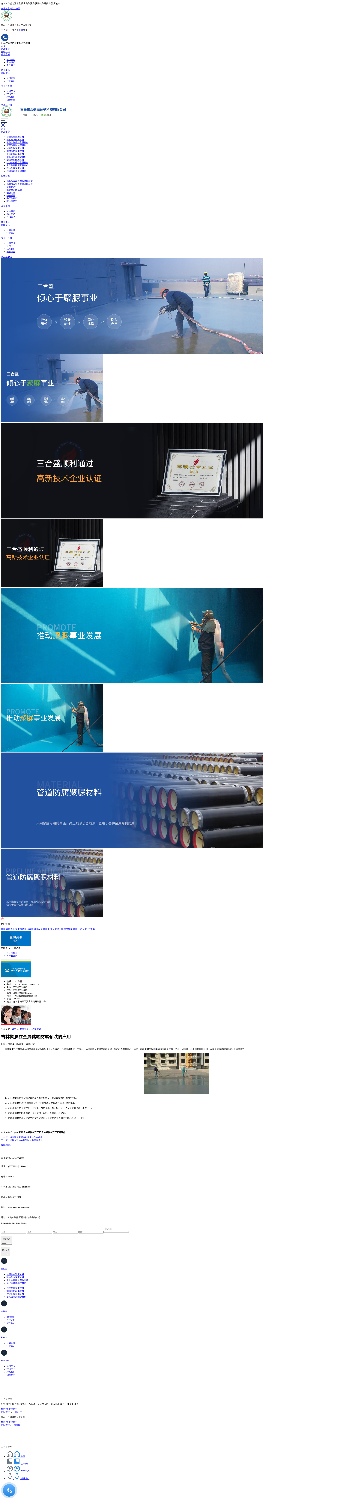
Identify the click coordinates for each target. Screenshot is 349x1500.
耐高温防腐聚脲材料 (16, 157)
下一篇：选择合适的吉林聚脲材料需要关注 (22, 1140)
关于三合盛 (6, 86)
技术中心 (5, 70)
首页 (3, 46)
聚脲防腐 (19, 929)
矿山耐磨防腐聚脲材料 (17, 162)
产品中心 (5, 49)
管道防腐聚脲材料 (15, 154)
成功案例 (5, 54)
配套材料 (5, 51)
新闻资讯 (5, 73)
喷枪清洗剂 (12, 201)
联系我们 (11, 97)
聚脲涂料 (10, 929)
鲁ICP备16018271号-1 (11, 1409)
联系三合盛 (6, 105)
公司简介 (11, 91)
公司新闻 (11, 78)
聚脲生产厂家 (88, 929)
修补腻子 (11, 195)
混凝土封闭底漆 (14, 190)
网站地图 (15, 8)
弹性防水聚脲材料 (15, 139)
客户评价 (11, 62)
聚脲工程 (47, 929)
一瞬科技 (17, 1412)
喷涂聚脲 (29, 929)
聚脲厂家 (77, 929)
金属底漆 (11, 193)
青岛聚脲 (68, 929)
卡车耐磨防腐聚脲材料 (17, 165)
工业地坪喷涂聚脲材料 (17, 142)
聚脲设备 (38, 929)
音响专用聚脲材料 (15, 159)
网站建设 (5, 1412)
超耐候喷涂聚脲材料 (16, 171)
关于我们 (25, 1464)
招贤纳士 (11, 100)
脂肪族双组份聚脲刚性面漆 (20, 184)
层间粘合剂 (12, 187)
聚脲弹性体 (57, 929)
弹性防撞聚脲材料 (15, 168)
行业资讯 (11, 81)
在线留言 (5, 8)
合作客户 (11, 65)
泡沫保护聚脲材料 (15, 151)
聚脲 (3, 929)
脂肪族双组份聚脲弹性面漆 (20, 181)
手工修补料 (12, 198)
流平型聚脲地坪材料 (16, 145)
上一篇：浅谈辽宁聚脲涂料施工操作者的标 (22, 1137)
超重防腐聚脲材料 (15, 137)
